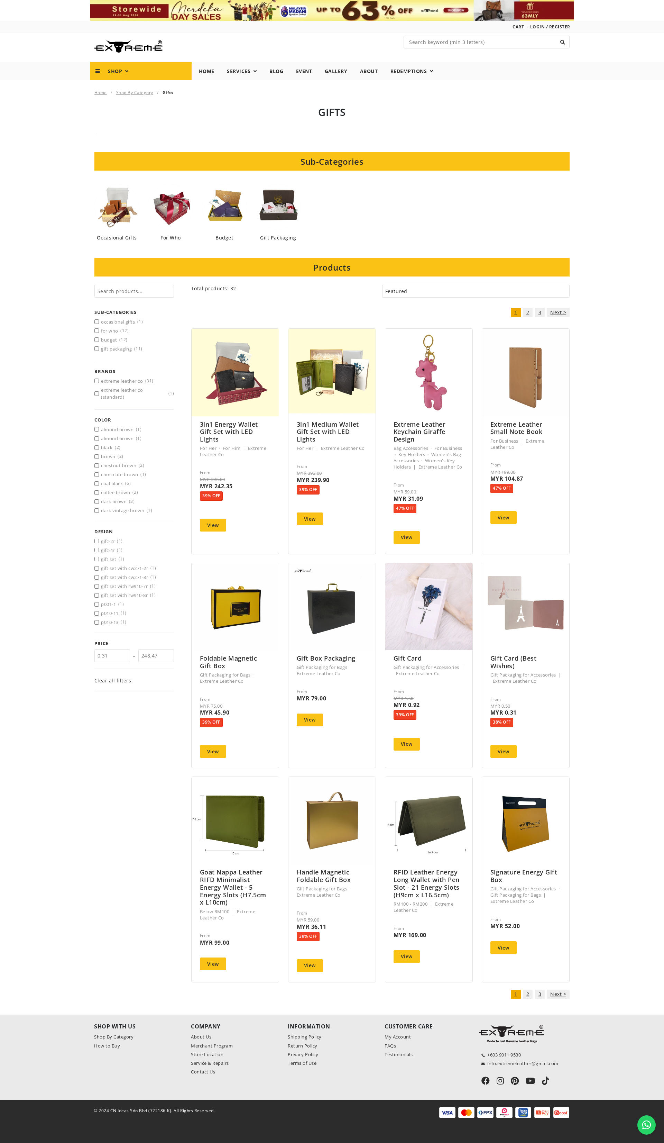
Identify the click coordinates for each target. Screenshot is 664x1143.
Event (304, 71)
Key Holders (411, 454)
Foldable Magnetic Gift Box (228, 662)
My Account (398, 1037)
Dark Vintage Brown (126, 510)
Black (110, 447)
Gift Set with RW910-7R (128, 586)
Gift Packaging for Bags (225, 675)
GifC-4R (111, 550)
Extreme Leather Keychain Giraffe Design (420, 432)
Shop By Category (134, 93)
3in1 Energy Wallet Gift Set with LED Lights (229, 432)
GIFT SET (112, 559)
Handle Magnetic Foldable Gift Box (324, 876)
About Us (201, 1037)
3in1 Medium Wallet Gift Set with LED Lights (328, 432)
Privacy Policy (303, 1054)
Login (537, 27)
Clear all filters (112, 680)
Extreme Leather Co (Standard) (137, 393)
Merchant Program (212, 1046)
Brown (112, 456)
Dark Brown (118, 501)
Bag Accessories (411, 448)
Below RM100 (215, 911)
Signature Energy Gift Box (523, 876)
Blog (276, 71)
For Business (448, 448)
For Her (208, 448)
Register (559, 27)
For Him (232, 448)
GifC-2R (111, 541)
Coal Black (116, 483)
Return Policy (302, 1046)
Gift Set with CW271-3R (128, 577)
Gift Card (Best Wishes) (513, 662)
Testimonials (399, 1054)
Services (240, 71)
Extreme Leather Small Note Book (516, 428)
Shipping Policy (305, 1037)
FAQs (390, 1046)
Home (206, 71)
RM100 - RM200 (411, 904)
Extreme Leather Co (127, 381)
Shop (113, 71)
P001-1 (112, 604)
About (369, 71)
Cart (518, 27)
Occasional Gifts (117, 237)
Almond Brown (121, 429)
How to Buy (107, 1046)
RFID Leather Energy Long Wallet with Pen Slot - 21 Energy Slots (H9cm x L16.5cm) (427, 883)
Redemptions (410, 71)
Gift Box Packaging (326, 658)
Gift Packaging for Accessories (426, 667)
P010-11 (113, 613)
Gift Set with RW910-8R (128, 595)
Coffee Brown (119, 492)
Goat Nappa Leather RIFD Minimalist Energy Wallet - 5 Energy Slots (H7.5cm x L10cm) (233, 887)
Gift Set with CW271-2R (128, 568)
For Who (170, 237)
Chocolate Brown (123, 474)
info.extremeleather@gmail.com (523, 1063)
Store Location (207, 1054)
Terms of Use (302, 1063)
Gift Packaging (278, 237)
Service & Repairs (210, 1063)
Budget (224, 237)
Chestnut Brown (122, 465)
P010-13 (113, 622)
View (213, 525)
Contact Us (203, 1072)
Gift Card (408, 658)
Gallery (336, 71)
